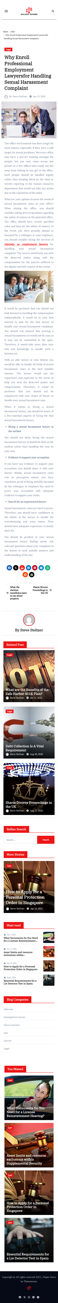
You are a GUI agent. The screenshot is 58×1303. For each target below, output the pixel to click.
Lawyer (7, 1040)
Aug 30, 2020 (36, 754)
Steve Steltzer (20, 96)
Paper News (49, 1277)
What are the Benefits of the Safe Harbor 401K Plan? (27, 691)
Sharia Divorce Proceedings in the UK (29, 804)
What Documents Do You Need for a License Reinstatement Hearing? (21, 940)
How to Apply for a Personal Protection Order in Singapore (20, 968)
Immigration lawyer (14, 1017)
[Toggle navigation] (6, 11)
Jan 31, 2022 (36, 697)
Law (9, 865)
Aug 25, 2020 (36, 810)
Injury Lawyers (12, 1025)
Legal (8, 49)
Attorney (8, 1009)
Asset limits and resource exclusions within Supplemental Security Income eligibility (18, 956)
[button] (50, 886)
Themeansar (30, 1281)
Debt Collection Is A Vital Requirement (25, 748)
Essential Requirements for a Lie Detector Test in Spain (28, 897)
